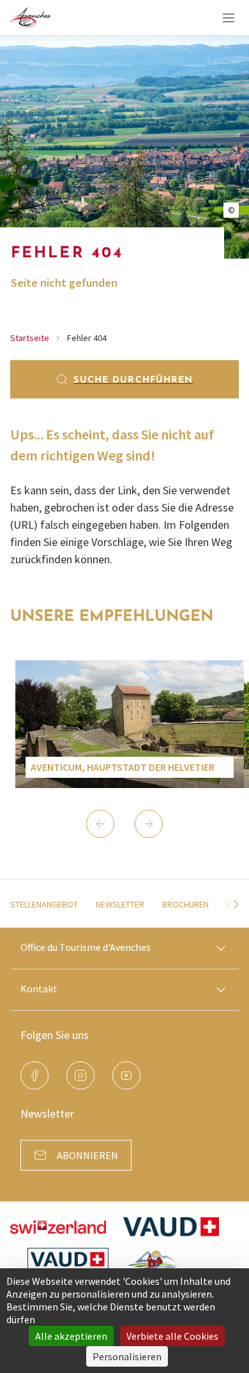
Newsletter (120, 904)
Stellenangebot (44, 904)
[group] (129, 724)
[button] (100, 824)
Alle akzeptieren (71, 1336)
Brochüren (185, 904)
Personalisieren (127, 1356)
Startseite (29, 338)
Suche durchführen (133, 380)
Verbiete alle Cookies (172, 1336)
